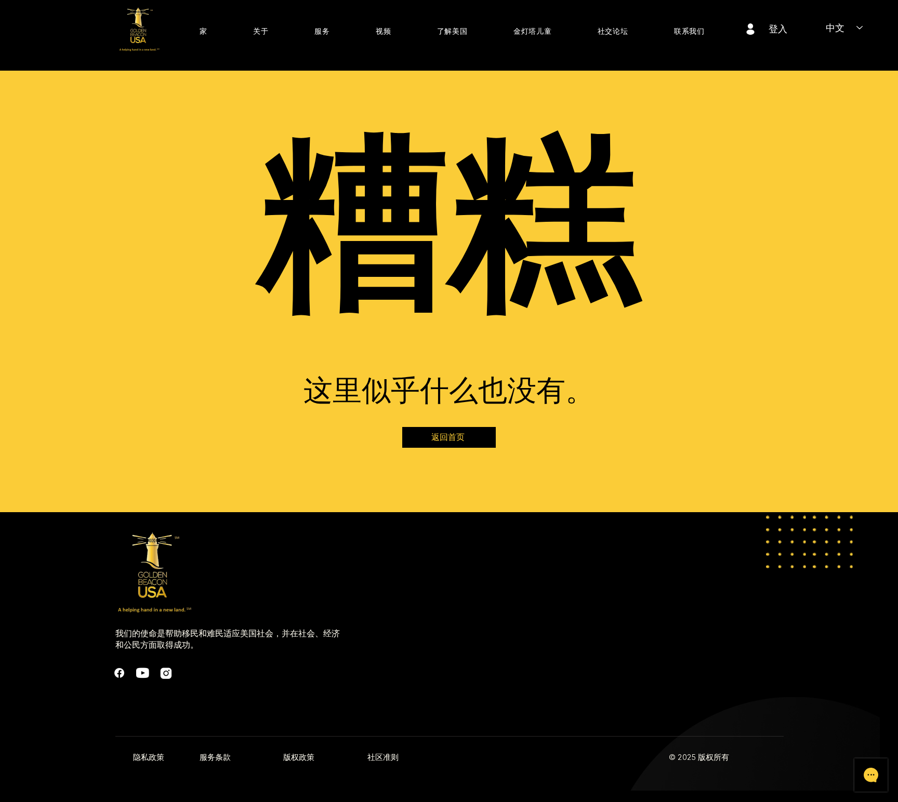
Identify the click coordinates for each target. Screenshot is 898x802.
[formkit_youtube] (142, 672)
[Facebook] (119, 672)
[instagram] (166, 672)
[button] (260, 31)
